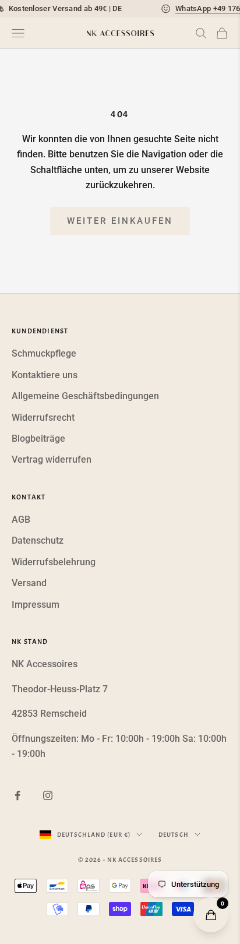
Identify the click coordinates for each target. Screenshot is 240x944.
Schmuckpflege (44, 353)
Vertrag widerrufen (51, 459)
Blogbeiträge (38, 438)
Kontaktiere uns (44, 375)
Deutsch (173, 834)
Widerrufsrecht (43, 417)
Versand (29, 583)
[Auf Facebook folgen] (17, 795)
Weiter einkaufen (120, 221)
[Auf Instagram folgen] (48, 795)
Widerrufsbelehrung (54, 562)
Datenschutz (37, 540)
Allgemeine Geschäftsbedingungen (85, 395)
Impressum (35, 604)
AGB (21, 519)
